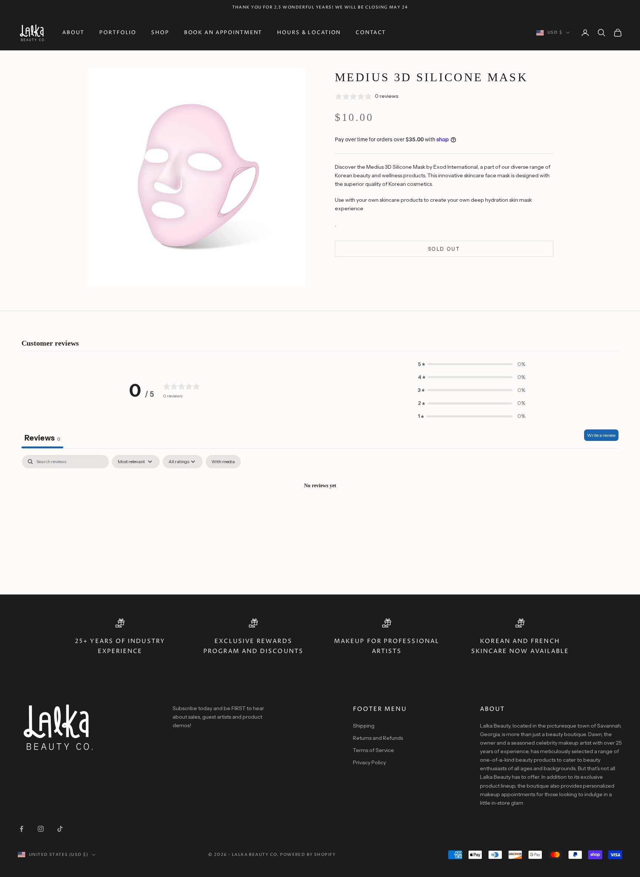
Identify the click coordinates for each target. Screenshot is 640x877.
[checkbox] (223, 461)
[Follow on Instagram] (40, 829)
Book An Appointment (223, 32)
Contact (371, 32)
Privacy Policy (369, 762)
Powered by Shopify (308, 854)
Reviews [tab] (42, 437)
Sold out (444, 248)
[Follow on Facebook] (21, 829)
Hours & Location (309, 32)
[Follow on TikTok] (60, 829)
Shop (160, 32)
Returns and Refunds (378, 738)
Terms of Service (373, 750)
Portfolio (117, 32)
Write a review (601, 435)
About (73, 32)
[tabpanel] (320, 511)
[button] (471, 364)
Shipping (363, 725)
